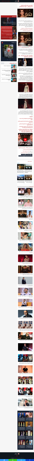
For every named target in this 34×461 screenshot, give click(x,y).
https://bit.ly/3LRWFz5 (24, 152)
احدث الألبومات (13, 42)
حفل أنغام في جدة (28, 154)
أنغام (31, 154)
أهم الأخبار (14, 16)
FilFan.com (22, 458)
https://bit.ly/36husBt (26, 149)
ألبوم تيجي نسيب (23, 154)
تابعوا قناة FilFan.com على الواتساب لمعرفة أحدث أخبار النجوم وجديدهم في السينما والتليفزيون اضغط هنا (26, 29)
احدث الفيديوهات (9, 63)
